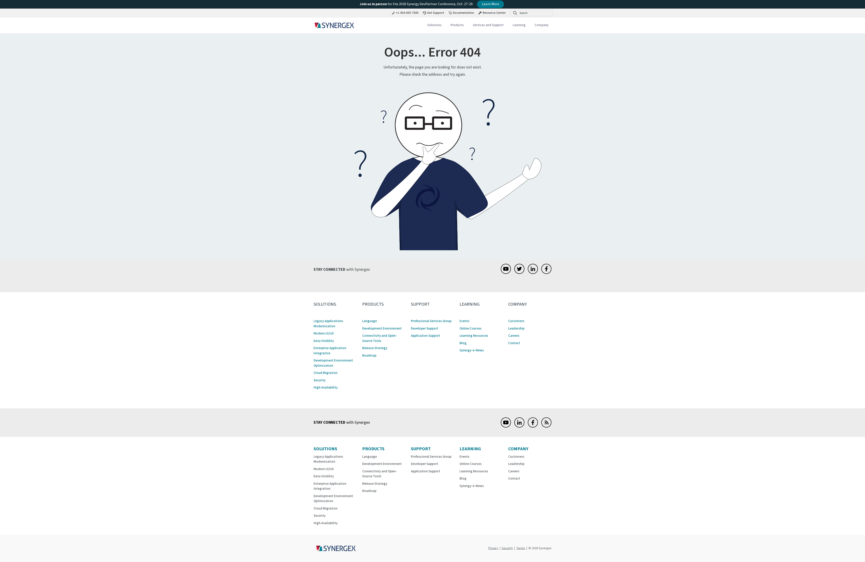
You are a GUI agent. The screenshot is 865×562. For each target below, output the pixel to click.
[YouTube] (506, 272)
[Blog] (546, 426)
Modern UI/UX (324, 333)
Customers (516, 321)
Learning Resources (474, 335)
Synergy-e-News (472, 350)
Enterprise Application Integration (330, 351)
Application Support (425, 335)
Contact (514, 343)
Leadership (516, 328)
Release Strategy (374, 348)
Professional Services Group (431, 321)
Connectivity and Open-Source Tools (379, 338)
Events (464, 321)
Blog (463, 343)
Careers (513, 335)
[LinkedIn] (533, 272)
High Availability (326, 387)
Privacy (493, 548)
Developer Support (424, 328)
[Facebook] (546, 272)
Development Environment (382, 328)
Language (369, 321)
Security (320, 380)
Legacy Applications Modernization (328, 324)
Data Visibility (324, 341)
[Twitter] (519, 272)
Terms (520, 548)
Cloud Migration (325, 373)
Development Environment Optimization (333, 363)
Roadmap (369, 355)
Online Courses (471, 328)
